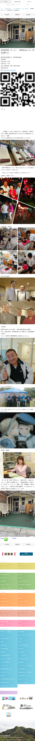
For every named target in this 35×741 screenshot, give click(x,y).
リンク (13, 8)
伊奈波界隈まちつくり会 (24, 675)
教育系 (19, 625)
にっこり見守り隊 (22, 655)
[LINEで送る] (6, 538)
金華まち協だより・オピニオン (8, 577)
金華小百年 (20, 594)
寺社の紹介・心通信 (23, 601)
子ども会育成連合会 (5, 662)
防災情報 (20, 577)
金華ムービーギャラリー (24, 567)
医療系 (26, 8)
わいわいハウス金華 (23, 682)
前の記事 (28, 14)
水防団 (2, 641)
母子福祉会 (20, 648)
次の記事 (7, 14)
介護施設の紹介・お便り (24, 615)
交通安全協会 (4, 645)
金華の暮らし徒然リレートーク (8, 584)
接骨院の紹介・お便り (20, 8)
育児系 (19, 621)
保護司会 (3, 652)
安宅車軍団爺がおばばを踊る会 (8, 679)
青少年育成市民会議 (23, 658)
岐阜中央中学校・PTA (6, 638)
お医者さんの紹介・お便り (7, 611)
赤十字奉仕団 (21, 652)
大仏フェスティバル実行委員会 (25, 665)
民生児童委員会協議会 (23, 645)
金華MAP (20, 574)
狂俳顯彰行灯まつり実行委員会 (25, 672)
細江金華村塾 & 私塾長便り (24, 584)
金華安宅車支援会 (5, 682)
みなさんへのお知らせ (23, 564)
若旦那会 (3, 675)
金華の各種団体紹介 (5, 574)
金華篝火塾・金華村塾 (6, 588)
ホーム (5, 1)
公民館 (2, 635)
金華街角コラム (4, 604)
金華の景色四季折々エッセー (25, 581)
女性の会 (20, 638)
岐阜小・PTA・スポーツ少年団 (25, 635)
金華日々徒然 (17, 1)
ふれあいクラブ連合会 (6, 658)
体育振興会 (20, 662)
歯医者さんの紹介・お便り (24, 611)
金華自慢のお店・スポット (24, 604)
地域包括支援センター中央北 (7, 685)
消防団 (19, 641)
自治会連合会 (21, 631)
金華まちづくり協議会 (6, 631)
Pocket (14, 538)
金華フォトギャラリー (6, 567)
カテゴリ (29, 1)
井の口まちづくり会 (5, 672)
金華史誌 (20, 598)
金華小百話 (3, 598)
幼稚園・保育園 (4, 621)
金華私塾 (20, 588)
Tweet (2, 538)
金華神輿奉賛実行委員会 (6, 669)
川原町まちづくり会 (23, 679)
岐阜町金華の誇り (5, 601)
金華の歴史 (3, 594)
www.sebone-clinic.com (9, 70)
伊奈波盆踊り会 (22, 669)
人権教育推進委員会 (5, 655)
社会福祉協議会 (4, 648)
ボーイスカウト (4, 665)
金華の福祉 (3, 581)
